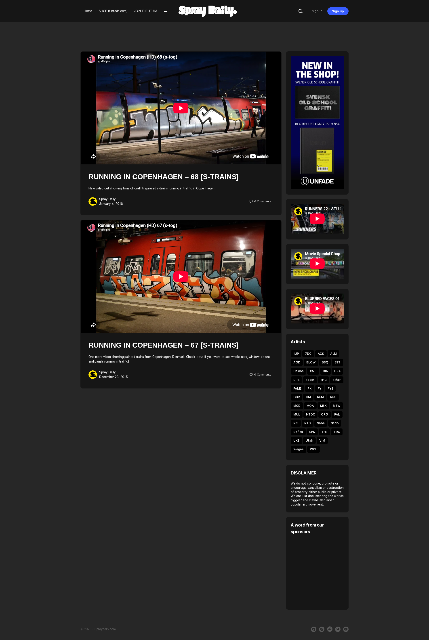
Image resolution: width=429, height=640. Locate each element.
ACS (321, 353)
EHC (323, 380)
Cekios (298, 371)
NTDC (310, 414)
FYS (330, 388)
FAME (297, 388)
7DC (308, 353)
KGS (333, 397)
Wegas (298, 449)
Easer (310, 380)
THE (324, 432)
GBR (296, 397)
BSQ (325, 362)
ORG (324, 414)
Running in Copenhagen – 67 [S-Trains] (163, 345)
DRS (296, 380)
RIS (295, 423)
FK (309, 388)
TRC (337, 432)
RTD (307, 423)
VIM (322, 440)
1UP (296, 353)
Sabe (321, 423)
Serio (335, 423)
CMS (313, 371)
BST (337, 362)
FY (320, 388)
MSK (323, 405)
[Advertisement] (328, 571)
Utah (309, 440)
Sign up (338, 11)
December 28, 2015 (113, 377)
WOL (313, 449)
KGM (320, 397)
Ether (337, 380)
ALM (333, 353)
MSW (337, 405)
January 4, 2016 (111, 204)
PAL (337, 414)
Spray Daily (107, 199)
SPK (312, 432)
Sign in (316, 11)
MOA (310, 405)
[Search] (300, 11)
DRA (337, 371)
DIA (325, 371)
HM (308, 397)
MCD (296, 405)
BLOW (310, 362)
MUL (296, 414)
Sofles (298, 432)
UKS (296, 440)
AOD (296, 362)
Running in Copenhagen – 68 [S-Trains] (163, 177)
